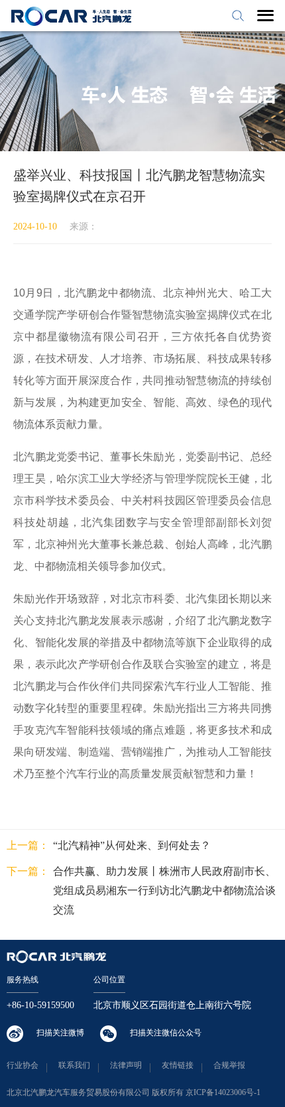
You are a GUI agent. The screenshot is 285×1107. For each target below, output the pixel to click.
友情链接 (178, 1065)
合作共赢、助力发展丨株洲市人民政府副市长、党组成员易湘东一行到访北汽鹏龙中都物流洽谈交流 (164, 890)
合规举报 (229, 1065)
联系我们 (74, 1065)
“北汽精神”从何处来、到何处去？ (132, 845)
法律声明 (126, 1065)
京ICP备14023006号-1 (223, 1092)
